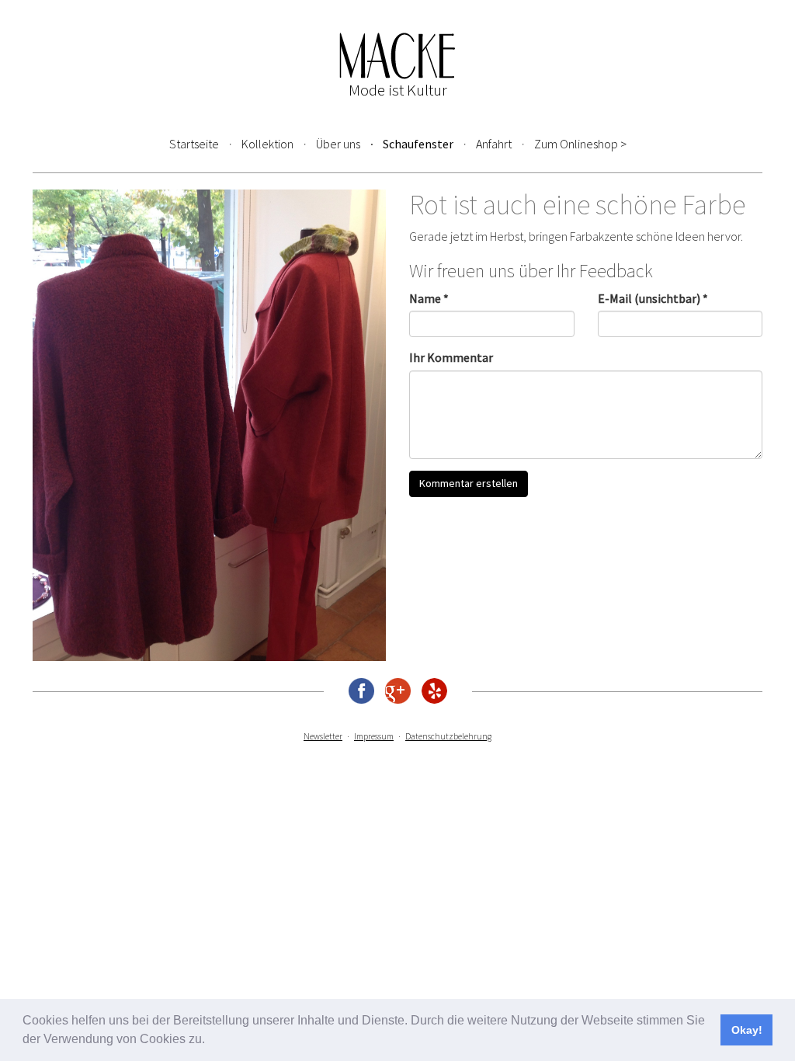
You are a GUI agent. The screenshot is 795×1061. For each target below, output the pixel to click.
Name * (429, 298)
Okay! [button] (746, 1030)
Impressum (374, 736)
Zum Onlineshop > (580, 143)
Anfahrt (494, 143)
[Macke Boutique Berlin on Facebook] (361, 691)
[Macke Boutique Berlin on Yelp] (434, 691)
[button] (210, 1040)
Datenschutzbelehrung (448, 736)
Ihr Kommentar (451, 357)
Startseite (194, 143)
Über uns (338, 143)
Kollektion (267, 143)
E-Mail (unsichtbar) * (653, 298)
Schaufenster (418, 143)
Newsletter (323, 736)
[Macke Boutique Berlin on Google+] (398, 691)
